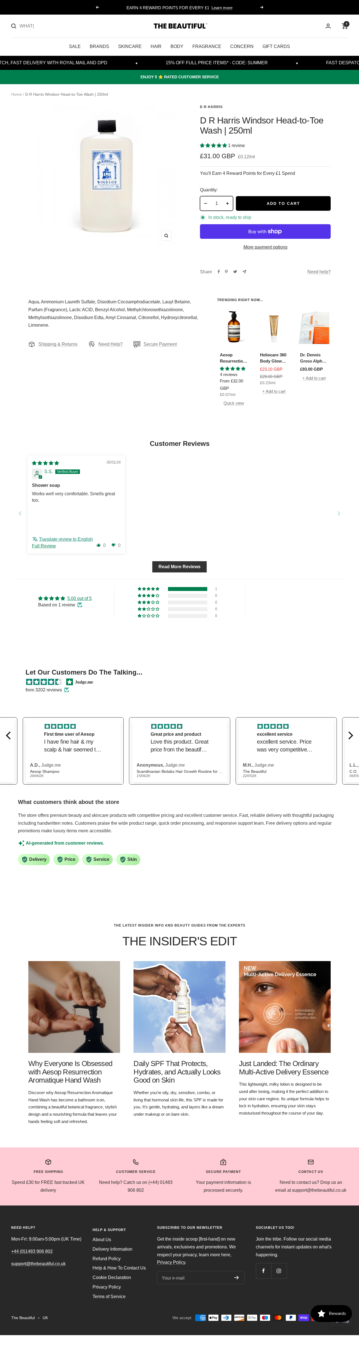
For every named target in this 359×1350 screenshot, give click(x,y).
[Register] (236, 1278)
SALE (75, 46)
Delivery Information (112, 1249)
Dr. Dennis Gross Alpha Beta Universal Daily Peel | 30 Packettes (313, 358)
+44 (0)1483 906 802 (32, 1251)
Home (16, 94)
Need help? (319, 271)
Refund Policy (107, 1258)
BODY (177, 46)
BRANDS (99, 46)
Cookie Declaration (112, 1277)
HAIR (156, 46)
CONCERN (242, 46)
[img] (45, 463)
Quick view (234, 403)
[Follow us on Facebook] (263, 1270)
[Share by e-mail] (244, 272)
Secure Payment (160, 344)
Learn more (222, 7)
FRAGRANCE (206, 46)
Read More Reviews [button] (179, 566)
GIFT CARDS (276, 46)
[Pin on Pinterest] (226, 272)
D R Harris (211, 107)
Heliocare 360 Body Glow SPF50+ (273, 358)
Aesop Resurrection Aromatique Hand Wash (232, 358)
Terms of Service (109, 1296)
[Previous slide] (20, 513)
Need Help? (110, 344)
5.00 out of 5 (79, 598)
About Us (102, 1239)
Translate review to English (66, 539)
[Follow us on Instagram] (279, 1270)
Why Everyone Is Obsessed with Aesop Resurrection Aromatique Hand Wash (70, 1071)
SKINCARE (130, 46)
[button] (214, 145)
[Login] (328, 26)
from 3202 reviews (44, 689)
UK (45, 1317)
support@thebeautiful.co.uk (38, 1263)
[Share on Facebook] (219, 272)
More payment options (265, 247)
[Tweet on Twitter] (235, 272)
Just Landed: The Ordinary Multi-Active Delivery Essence (284, 1067)
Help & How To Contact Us (119, 1268)
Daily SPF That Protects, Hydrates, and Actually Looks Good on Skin (177, 1071)
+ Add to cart (274, 391)
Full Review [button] (44, 546)
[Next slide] (338, 513)
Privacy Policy (107, 1287)
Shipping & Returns (57, 344)
